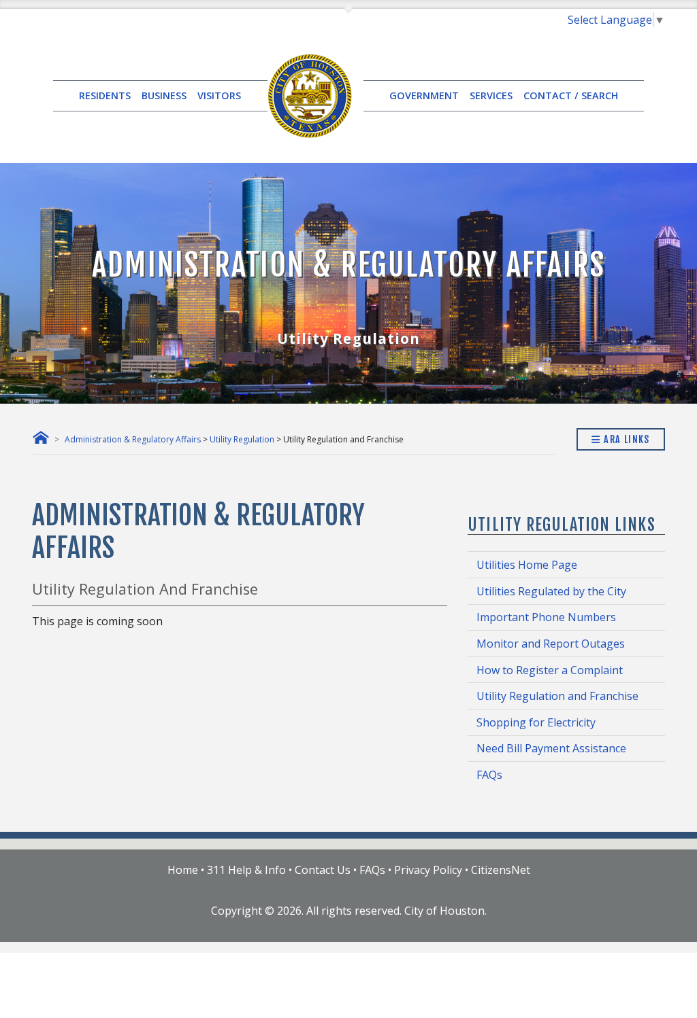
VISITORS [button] (219, 95)
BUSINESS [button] (164, 95)
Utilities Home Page (526, 564)
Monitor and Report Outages (550, 643)
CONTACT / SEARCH (570, 95)
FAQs (489, 774)
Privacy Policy (428, 869)
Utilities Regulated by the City (551, 591)
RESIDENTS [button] (105, 95)
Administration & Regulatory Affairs (133, 439)
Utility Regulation (242, 439)
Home (182, 869)
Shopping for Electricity (536, 722)
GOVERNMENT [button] (424, 95)
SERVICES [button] (491, 95)
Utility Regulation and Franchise (557, 695)
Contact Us (323, 869)
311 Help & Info (246, 869)
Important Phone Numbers (546, 617)
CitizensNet (500, 869)
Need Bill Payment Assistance (551, 748)
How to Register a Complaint (549, 670)
